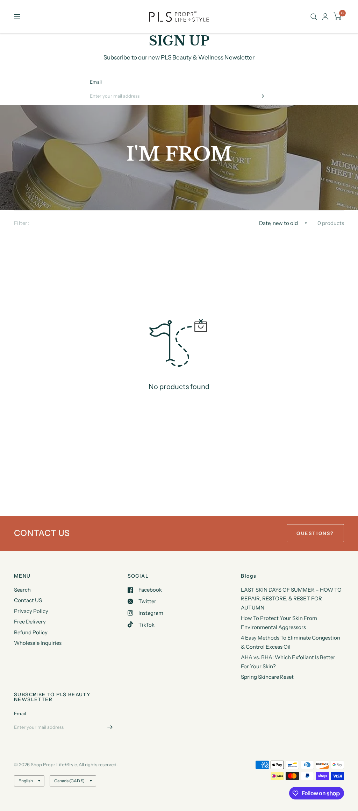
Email (96, 82)
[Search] (314, 16)
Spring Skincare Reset (267, 677)
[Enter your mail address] (261, 96)
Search (22, 589)
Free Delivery (30, 621)
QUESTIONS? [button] (315, 533)
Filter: (21, 223)
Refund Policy (31, 632)
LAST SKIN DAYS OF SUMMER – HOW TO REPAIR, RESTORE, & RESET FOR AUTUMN (291, 598)
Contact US (28, 600)
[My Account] (325, 16)
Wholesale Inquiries (38, 643)
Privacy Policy (31, 611)
